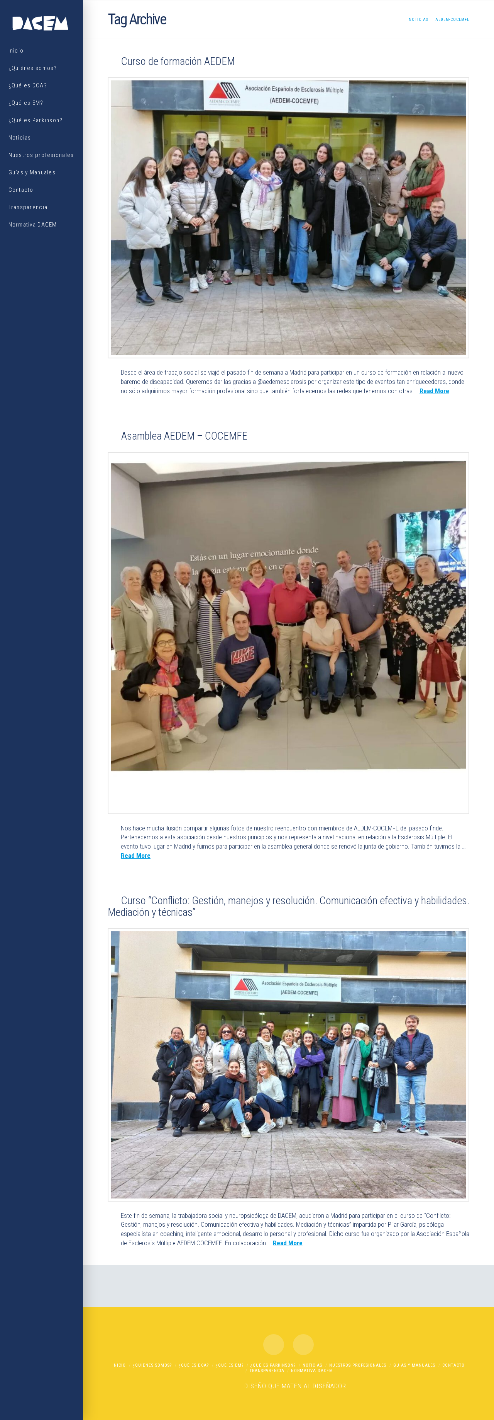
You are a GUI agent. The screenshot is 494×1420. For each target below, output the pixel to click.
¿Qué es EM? (230, 1365)
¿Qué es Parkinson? (273, 1365)
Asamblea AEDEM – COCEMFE (184, 436)
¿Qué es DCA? (194, 1365)
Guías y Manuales (414, 1365)
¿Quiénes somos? (152, 1365)
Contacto (453, 1365)
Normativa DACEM (312, 1370)
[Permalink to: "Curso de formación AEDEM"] (288, 217)
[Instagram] (303, 1344)
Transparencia (267, 1370)
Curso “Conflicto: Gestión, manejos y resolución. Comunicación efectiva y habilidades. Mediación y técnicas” (288, 907)
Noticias (312, 1365)
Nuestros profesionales (357, 1365)
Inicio (119, 1365)
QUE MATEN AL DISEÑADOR (307, 1386)
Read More (434, 391)
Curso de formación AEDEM (178, 61)
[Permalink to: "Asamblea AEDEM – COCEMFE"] (288, 633)
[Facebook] (273, 1344)
